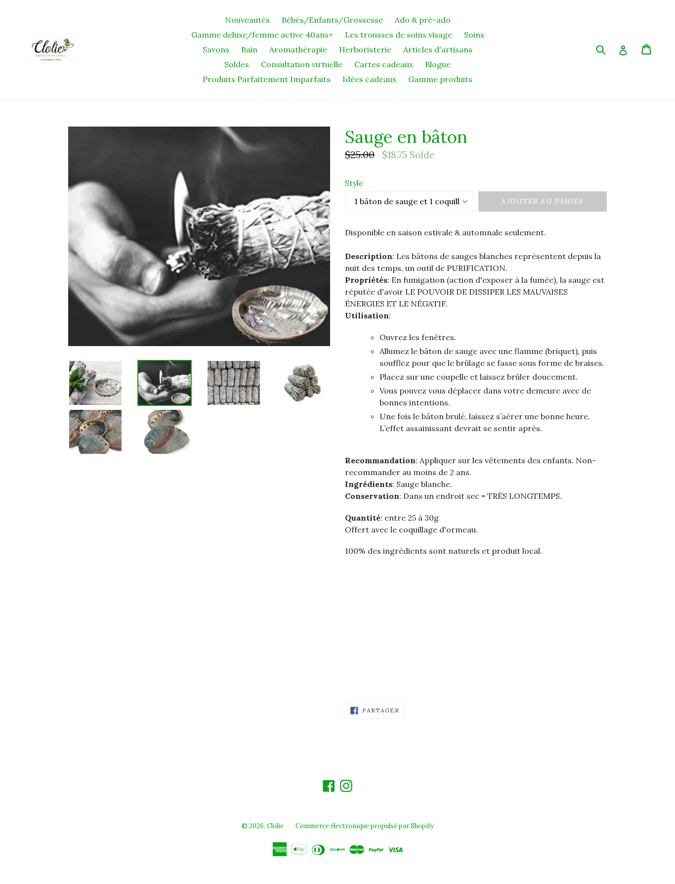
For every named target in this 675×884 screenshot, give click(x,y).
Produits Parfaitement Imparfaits (267, 79)
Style (354, 183)
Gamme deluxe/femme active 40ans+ (262, 35)
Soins (474, 35)
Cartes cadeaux (383, 64)
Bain (249, 49)
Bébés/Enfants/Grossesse (332, 20)
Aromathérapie (298, 49)
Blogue (438, 64)
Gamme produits (440, 79)
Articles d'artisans (437, 49)
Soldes (236, 64)
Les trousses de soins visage (398, 35)
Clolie (275, 826)
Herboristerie (365, 49)
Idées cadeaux (369, 79)
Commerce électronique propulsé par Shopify (364, 826)
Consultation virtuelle (301, 64)
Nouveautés (247, 20)
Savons (216, 49)
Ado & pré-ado (423, 20)
